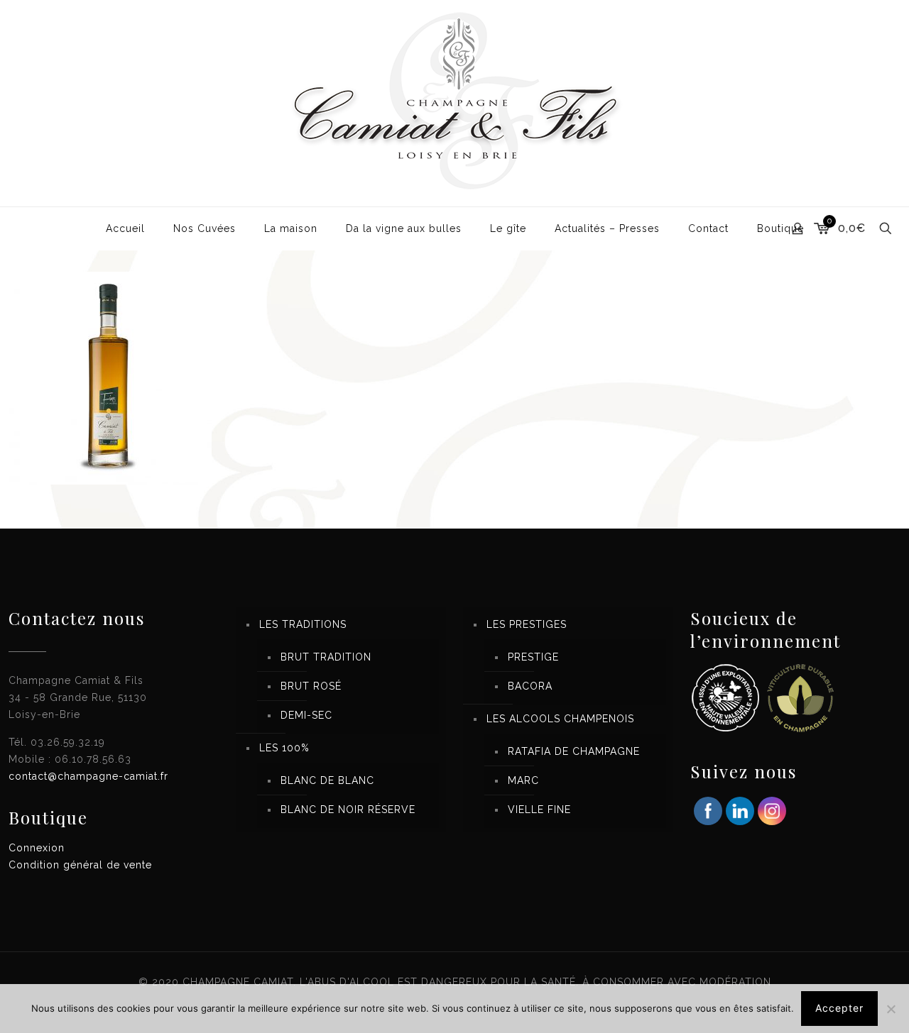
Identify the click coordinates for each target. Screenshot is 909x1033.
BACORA (530, 686)
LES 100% (284, 747)
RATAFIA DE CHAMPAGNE (574, 751)
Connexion (37, 848)
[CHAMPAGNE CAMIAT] (454, 103)
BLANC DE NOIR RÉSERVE (348, 809)
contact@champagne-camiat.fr (88, 776)
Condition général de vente (80, 865)
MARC (523, 780)
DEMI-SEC (306, 715)
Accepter (839, 1008)
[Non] (891, 1009)
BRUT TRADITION (326, 657)
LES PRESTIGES (526, 624)
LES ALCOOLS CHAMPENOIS (560, 718)
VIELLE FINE (539, 809)
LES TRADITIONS (303, 624)
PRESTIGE (533, 657)
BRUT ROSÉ (311, 686)
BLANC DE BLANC (327, 780)
